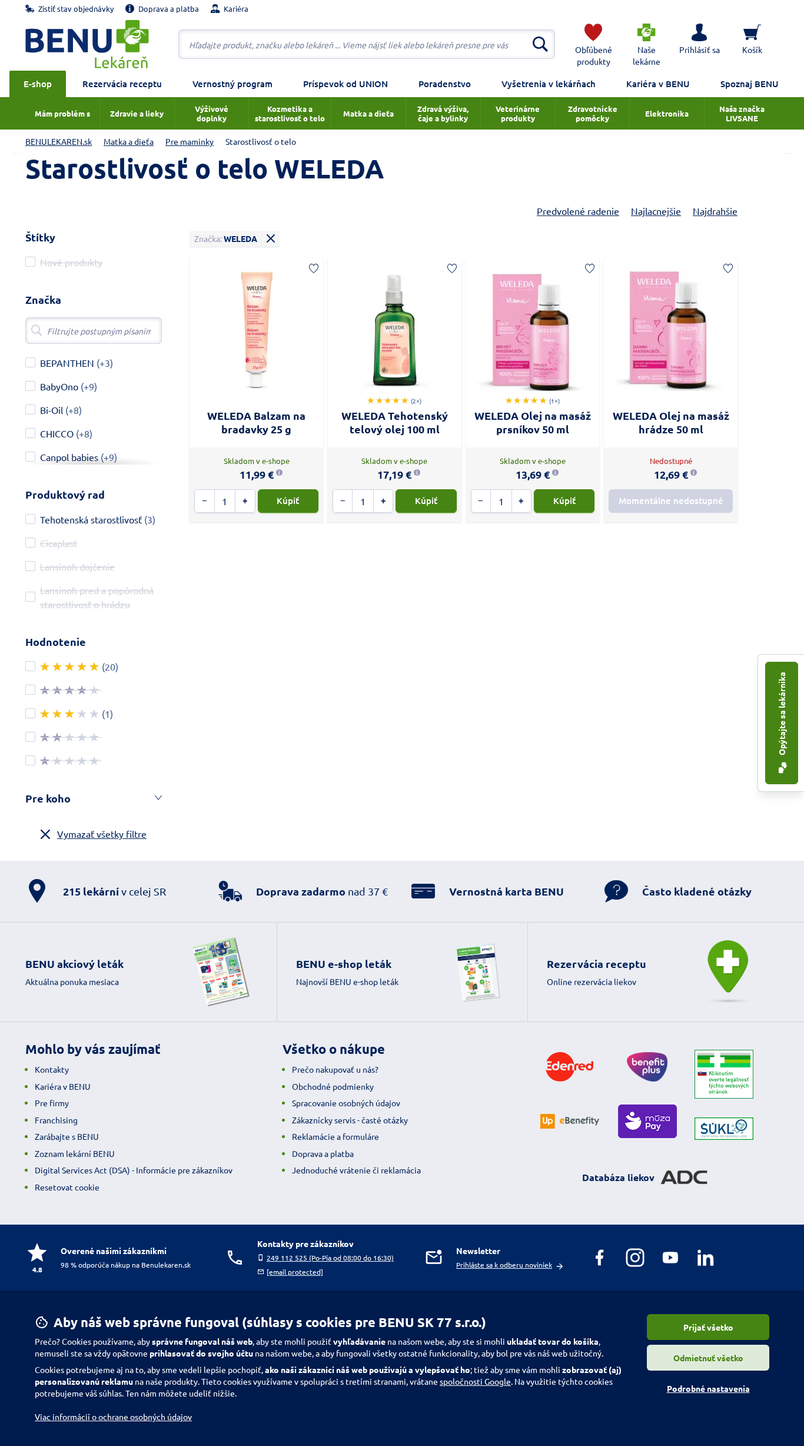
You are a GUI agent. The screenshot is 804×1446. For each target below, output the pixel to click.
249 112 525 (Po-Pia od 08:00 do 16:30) (330, 1257)
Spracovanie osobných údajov (346, 1102)
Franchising (56, 1120)
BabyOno (59, 386)
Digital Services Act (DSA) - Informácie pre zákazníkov (133, 1170)
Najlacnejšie (656, 211)
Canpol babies (69, 457)
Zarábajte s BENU (67, 1136)
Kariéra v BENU (658, 83)
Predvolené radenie (578, 211)
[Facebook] (599, 1257)
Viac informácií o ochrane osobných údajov (113, 1416)
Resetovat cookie (67, 1187)
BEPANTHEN (67, 363)
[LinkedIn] (705, 1257)
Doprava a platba (323, 1153)
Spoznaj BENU (749, 83)
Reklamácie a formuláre (335, 1136)
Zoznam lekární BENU (75, 1153)
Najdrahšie (715, 211)
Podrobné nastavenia (708, 1388)
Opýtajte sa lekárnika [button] (781, 714)
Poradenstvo (444, 83)
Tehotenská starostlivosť (91, 519)
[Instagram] (635, 1257)
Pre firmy (52, 1102)
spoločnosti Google (475, 1381)
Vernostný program (232, 83)
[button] (699, 44)
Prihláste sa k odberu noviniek (504, 1264)
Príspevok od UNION (345, 83)
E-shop (38, 83)
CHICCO (57, 433)
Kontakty (52, 1069)
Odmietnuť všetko (708, 1357)
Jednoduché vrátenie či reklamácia (356, 1170)
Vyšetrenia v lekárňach (548, 83)
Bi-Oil (51, 410)
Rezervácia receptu (122, 83)
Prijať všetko (708, 1327)
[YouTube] (670, 1257)
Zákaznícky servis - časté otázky (350, 1120)
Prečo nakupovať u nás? (335, 1069)
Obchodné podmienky (333, 1086)
